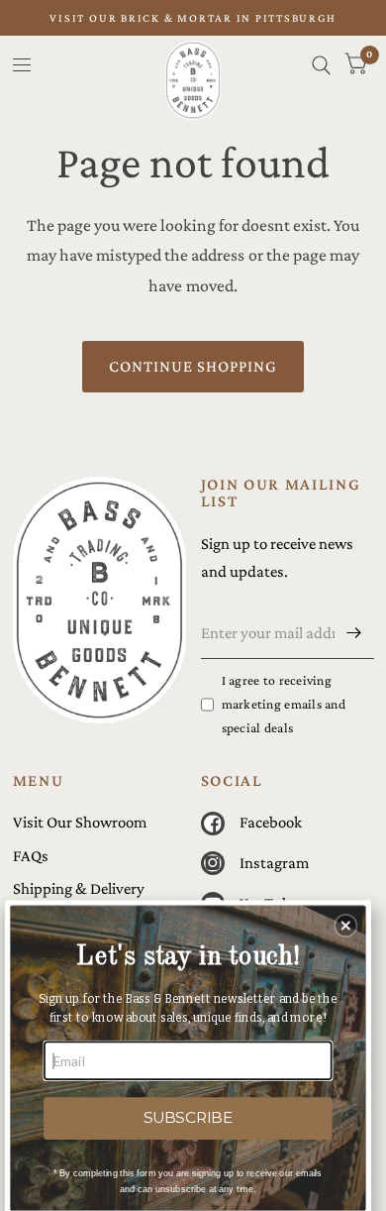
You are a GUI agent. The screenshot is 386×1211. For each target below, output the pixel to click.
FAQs (30, 855)
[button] (346, 926)
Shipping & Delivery (79, 888)
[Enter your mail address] (354, 633)
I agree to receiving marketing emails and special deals (283, 704)
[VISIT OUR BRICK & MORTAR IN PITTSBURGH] (192, 18)
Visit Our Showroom (79, 822)
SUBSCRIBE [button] (188, 1117)
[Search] (321, 65)
